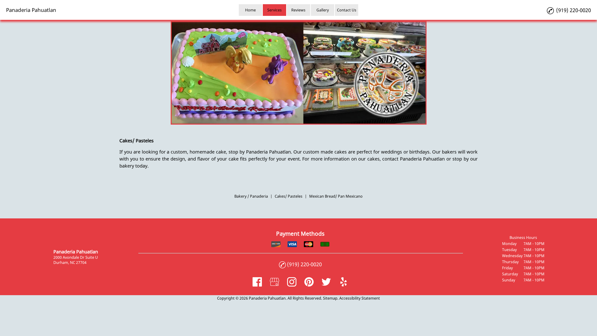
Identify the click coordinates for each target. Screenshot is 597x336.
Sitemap (330, 298)
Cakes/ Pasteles (288, 196)
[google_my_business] (274, 285)
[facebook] (257, 285)
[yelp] (343, 285)
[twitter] (326, 285)
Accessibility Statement (359, 298)
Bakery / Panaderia (251, 196)
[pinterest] (309, 285)
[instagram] (292, 285)
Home (250, 10)
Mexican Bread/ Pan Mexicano (336, 196)
